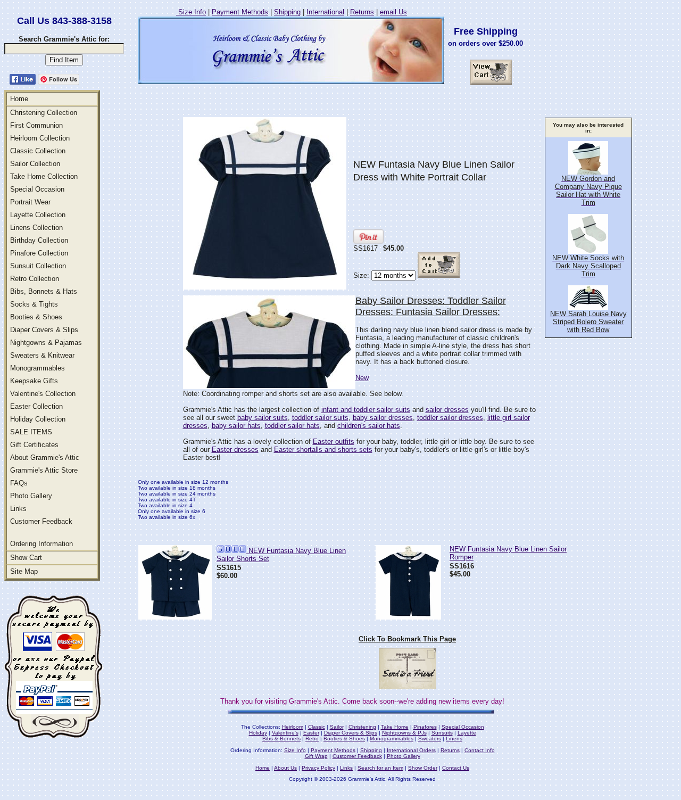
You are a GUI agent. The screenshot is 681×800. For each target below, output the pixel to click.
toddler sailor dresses (450, 418)
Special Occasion (37, 189)
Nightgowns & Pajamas (46, 343)
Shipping (287, 12)
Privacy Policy (318, 768)
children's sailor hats (368, 426)
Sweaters (429, 738)
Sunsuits (442, 733)
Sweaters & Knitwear (42, 355)
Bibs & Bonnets (281, 738)
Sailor (337, 727)
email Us (393, 12)
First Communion (36, 125)
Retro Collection (34, 279)
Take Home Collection (44, 176)
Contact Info (479, 750)
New (362, 378)
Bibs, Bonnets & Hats (43, 291)
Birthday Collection (39, 240)
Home (19, 99)
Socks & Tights (34, 304)
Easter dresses (235, 449)
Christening (362, 727)
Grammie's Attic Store (44, 470)
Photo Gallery (31, 496)
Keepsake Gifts (34, 381)
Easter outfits (333, 442)
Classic (316, 727)
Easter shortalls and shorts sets (323, 449)
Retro (312, 738)
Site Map (24, 571)
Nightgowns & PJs (404, 733)
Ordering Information (41, 544)
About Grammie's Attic (44, 457)
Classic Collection (37, 151)
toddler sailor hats (292, 426)
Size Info (191, 12)
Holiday (258, 733)
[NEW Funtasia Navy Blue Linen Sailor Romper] (408, 616)
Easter (311, 733)
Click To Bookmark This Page (407, 639)
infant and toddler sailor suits (365, 410)
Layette (467, 733)
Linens (454, 738)
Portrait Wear (30, 202)
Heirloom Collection (40, 138)
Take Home (395, 727)
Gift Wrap (316, 756)
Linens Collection (36, 228)
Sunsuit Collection (38, 266)
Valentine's (285, 733)
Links (18, 509)
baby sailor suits (262, 418)
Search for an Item (380, 768)
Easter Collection (36, 406)
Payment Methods (240, 12)
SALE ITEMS (31, 432)
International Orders (411, 750)
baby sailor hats (236, 426)
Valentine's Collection (43, 394)
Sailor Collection (35, 164)
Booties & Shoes (36, 317)
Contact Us (455, 768)
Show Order (422, 768)
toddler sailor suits (320, 418)
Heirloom (292, 727)
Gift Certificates (34, 445)
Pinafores (425, 727)
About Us (285, 768)
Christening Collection (43, 113)
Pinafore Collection (39, 253)
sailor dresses (447, 410)
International (325, 12)
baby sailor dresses (383, 418)
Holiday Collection (37, 419)
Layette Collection (37, 215)
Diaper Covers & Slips (44, 330)
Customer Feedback (41, 521)
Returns (362, 12)
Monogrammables (37, 368)
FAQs (19, 483)
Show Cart (26, 558)
